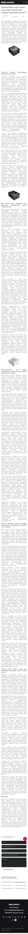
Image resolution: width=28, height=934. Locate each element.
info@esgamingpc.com (16, 910)
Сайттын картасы (6, 930)
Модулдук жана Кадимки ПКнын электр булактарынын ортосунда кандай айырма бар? (13, 882)
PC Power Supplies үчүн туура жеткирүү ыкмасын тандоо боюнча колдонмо (8, 885)
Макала (16, 878)
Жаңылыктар (10, 878)
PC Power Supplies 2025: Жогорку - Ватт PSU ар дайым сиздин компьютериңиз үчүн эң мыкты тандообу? (21, 888)
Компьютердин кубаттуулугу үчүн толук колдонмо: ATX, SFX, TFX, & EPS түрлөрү (21, 885)
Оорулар (4, 878)
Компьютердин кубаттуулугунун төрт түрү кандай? (21, 882)
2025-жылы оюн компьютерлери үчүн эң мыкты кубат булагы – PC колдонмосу (8, 888)
